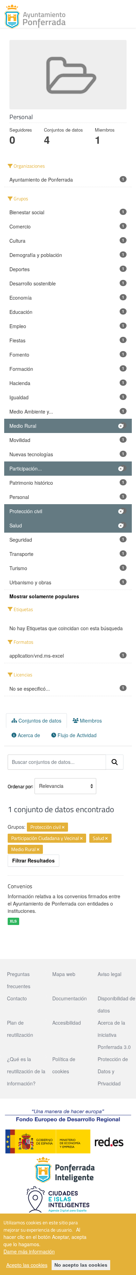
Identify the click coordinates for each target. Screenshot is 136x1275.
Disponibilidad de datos (116, 1004)
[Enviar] (115, 762)
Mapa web (63, 973)
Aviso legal (109, 973)
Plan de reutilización (20, 1028)
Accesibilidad (66, 1022)
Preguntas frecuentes (18, 980)
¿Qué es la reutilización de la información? (26, 1071)
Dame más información (29, 1251)
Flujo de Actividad (76, 735)
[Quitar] (63, 827)
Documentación (69, 998)
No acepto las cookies (80, 1265)
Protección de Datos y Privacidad (113, 1071)
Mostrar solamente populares (44, 596)
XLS (13, 921)
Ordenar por (20, 786)
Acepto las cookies (26, 1264)
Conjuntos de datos (39, 720)
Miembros (90, 720)
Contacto (17, 998)
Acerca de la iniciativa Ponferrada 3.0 (114, 1034)
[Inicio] (35, 17)
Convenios (20, 886)
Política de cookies (63, 1065)
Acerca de (28, 735)
